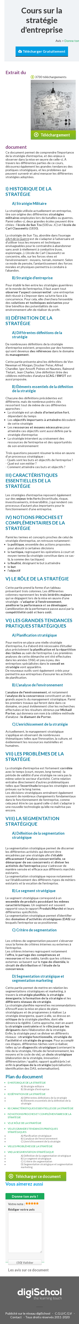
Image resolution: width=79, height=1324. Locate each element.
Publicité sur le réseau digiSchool (27, 1313)
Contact (16, 1317)
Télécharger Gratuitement (43, 51)
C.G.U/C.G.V (63, 1313)
